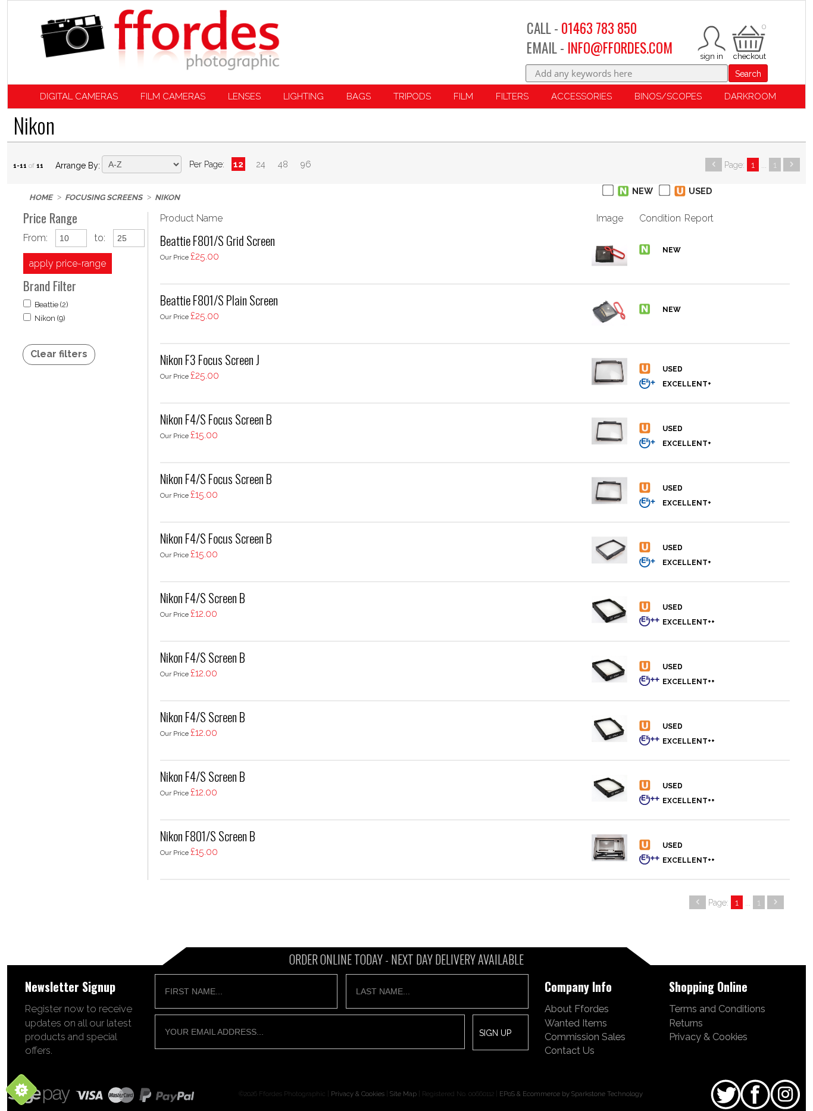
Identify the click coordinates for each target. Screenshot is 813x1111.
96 (306, 164)
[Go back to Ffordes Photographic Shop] (159, 41)
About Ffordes (577, 1009)
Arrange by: (77, 165)
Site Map (403, 1094)
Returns (686, 1023)
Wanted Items (576, 1023)
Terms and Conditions (717, 1009)
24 (260, 164)
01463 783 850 (599, 28)
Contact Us (570, 1050)
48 (283, 164)
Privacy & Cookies (708, 1037)
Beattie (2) (51, 304)
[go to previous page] (713, 164)
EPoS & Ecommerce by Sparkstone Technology (571, 1094)
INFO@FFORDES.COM (620, 48)
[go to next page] (791, 164)
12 (238, 164)
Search (748, 74)
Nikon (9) (50, 318)
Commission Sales (585, 1037)
